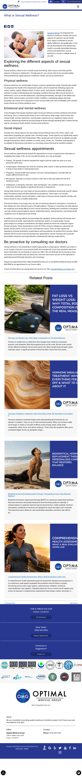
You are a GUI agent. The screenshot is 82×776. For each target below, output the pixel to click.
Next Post (73, 603)
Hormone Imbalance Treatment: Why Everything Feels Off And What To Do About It (40, 415)
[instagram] (60, 752)
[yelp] (54, 748)
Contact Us (41, 654)
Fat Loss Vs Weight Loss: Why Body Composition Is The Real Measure (36, 338)
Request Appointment (41, 635)
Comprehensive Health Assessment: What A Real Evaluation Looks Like (37, 577)
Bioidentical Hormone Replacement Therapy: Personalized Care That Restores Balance (39, 495)
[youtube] (65, 748)
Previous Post (10, 603)
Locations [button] (57, 2)
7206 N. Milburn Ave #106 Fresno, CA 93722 (33, 2)
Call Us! (74, 2)
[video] (45, 748)
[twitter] (60, 748)
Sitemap (26, 748)
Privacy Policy (19, 748)
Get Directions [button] (41, 617)
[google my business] (49, 748)
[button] (78, 6)
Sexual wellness (53, 33)
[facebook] (70, 748)
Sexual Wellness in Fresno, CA (62, 269)
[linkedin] (74, 748)
